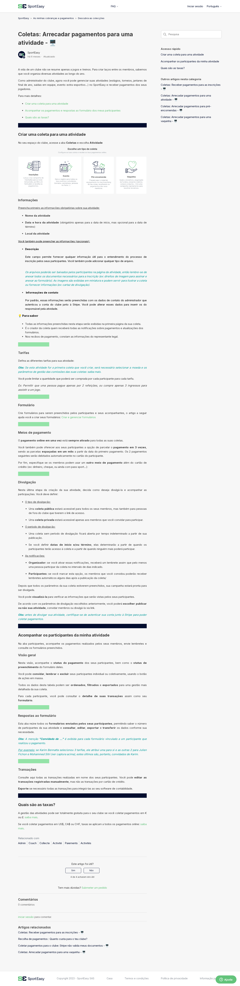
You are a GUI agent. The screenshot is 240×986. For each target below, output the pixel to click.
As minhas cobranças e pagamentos (53, 18)
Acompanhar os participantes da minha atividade (190, 61)
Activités (86, 843)
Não (91, 870)
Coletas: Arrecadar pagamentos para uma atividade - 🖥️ (186, 97)
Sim (73, 870)
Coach (33, 843)
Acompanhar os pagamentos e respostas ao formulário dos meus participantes (73, 110)
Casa (109, 978)
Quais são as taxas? (37, 117)
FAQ (113, 6)
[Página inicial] (31, 6)
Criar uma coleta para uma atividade (47, 103)
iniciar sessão (26, 916)
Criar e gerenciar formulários (78, 417)
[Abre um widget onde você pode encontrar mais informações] (226, 979)
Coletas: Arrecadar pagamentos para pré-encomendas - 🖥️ (186, 108)
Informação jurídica (211, 978)
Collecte (45, 843)
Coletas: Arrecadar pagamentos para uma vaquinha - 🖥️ (52, 952)
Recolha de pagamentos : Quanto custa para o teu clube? (52, 939)
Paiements (71, 843)
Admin (22, 843)
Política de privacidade (174, 978)
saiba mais (31, 817)
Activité (57, 843)
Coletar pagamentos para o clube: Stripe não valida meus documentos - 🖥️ (63, 945)
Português (213, 6)
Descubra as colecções (91, 18)
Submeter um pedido (94, 887)
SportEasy (23, 18)
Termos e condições (137, 978)
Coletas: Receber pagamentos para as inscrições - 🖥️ (51, 932)
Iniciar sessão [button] (195, 6)
